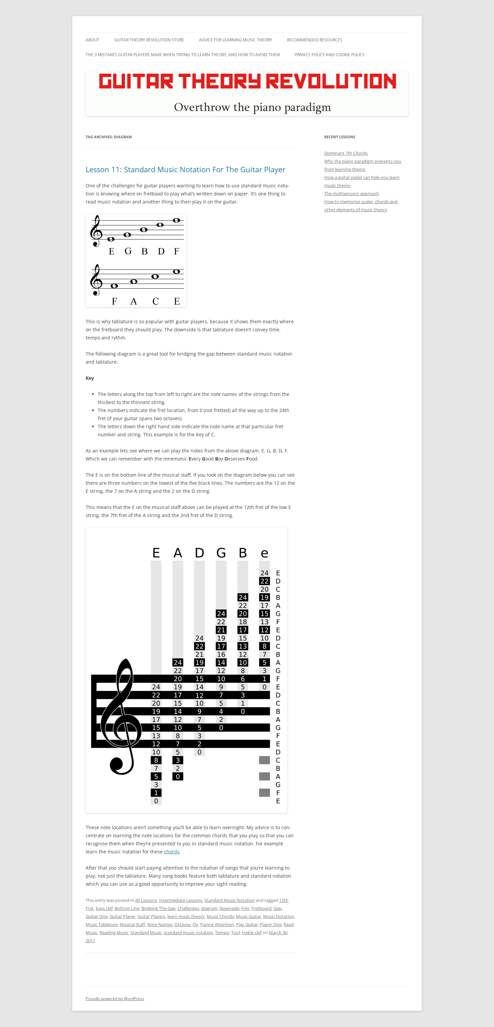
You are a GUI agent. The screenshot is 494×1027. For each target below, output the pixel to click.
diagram (209, 908)
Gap (278, 908)
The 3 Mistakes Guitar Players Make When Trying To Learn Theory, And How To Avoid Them (183, 55)
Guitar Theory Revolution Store (149, 40)
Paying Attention (217, 924)
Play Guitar (247, 924)
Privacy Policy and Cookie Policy (330, 55)
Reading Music (113, 932)
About (92, 40)
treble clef (251, 932)
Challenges (188, 908)
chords (171, 851)
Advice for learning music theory (235, 40)
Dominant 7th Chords (346, 153)
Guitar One (97, 916)
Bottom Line (127, 908)
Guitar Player (122, 916)
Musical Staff (132, 924)
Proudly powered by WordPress (115, 998)
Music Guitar (248, 916)
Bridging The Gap (158, 908)
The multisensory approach (351, 193)
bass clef (104, 908)
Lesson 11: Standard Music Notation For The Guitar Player (185, 169)
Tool (235, 932)
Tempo (222, 932)
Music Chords (220, 916)
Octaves (182, 924)
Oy (195, 924)
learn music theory (186, 916)
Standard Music (146, 932)
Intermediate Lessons (180, 900)
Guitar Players (151, 916)
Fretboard (261, 908)
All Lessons (146, 900)
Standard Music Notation (229, 900)
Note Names (159, 924)
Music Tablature (102, 924)
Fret (245, 908)
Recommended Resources (314, 40)
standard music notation (188, 932)
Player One (271, 924)
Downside (229, 908)
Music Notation (278, 916)
